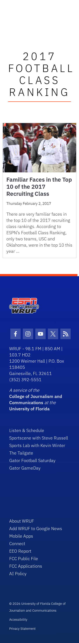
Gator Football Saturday (32, 460)
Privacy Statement (22, 628)
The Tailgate (21, 453)
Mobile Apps (21, 536)
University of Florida (29, 409)
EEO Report (20, 551)
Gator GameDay (25, 468)
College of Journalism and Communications (35, 399)
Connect (17, 543)
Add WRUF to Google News (35, 528)
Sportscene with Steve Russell (38, 438)
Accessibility (18, 619)
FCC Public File (23, 558)
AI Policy (18, 573)
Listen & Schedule (26, 430)
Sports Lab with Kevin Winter (37, 445)
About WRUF (21, 521)
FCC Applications (25, 566)
